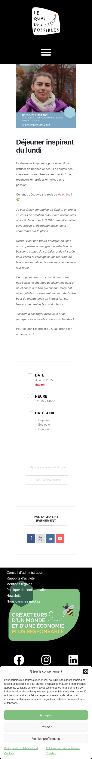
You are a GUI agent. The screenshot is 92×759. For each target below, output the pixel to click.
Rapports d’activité (20, 578)
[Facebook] (19, 660)
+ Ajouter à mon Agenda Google (47, 467)
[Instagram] (46, 660)
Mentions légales (19, 584)
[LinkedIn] (50, 538)
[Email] (60, 538)
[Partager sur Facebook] (31, 538)
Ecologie (44, 424)
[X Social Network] (40, 538)
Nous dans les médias (23, 601)
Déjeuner (44, 420)
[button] (85, 671)
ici (30, 334)
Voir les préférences (46, 738)
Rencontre (45, 429)
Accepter (46, 715)
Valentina (64, 194)
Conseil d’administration (24, 572)
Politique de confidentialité (26, 590)
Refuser (46, 727)
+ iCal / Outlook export (47, 480)
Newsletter (14, 595)
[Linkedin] (73, 660)
